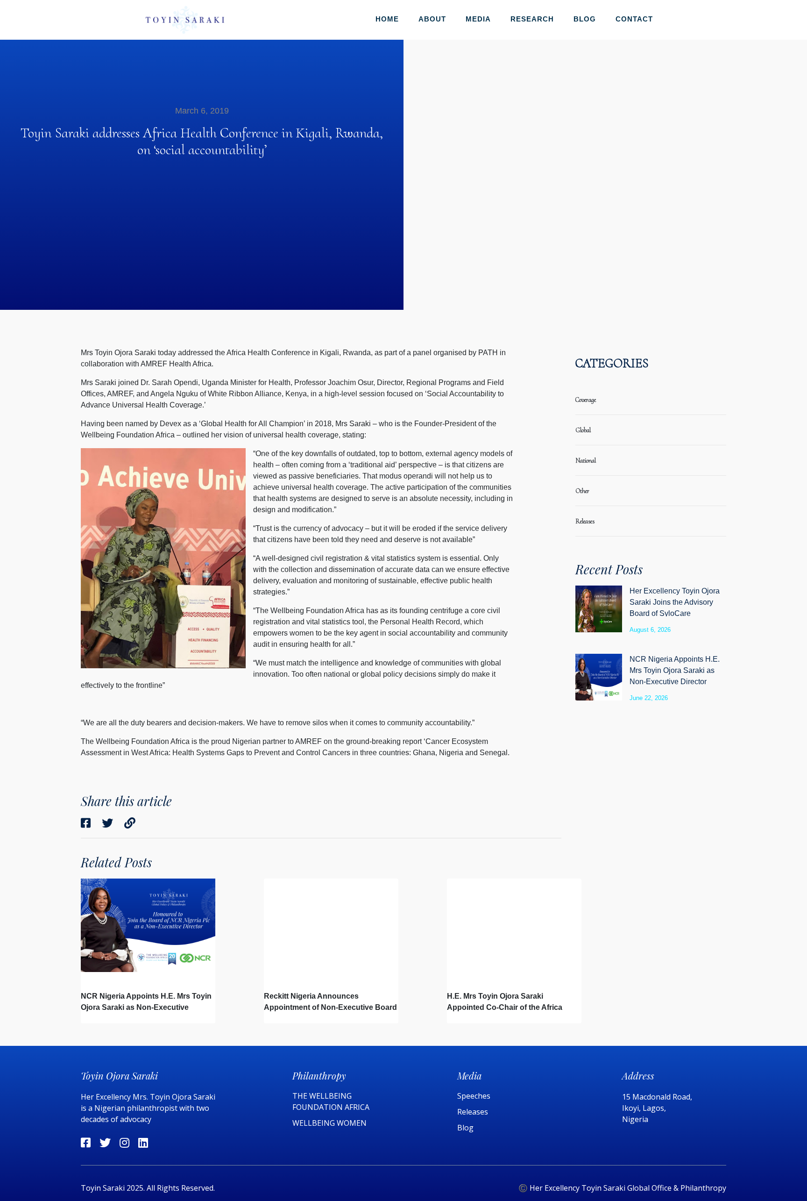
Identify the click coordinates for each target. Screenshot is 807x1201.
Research (532, 19)
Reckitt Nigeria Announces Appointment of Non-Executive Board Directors (330, 1007)
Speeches (473, 1096)
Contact (634, 19)
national (585, 461)
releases (585, 521)
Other (582, 491)
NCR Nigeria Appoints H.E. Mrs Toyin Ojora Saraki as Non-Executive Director (675, 670)
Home (387, 19)
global (583, 430)
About (432, 19)
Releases (473, 1112)
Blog (584, 19)
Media (478, 19)
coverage (585, 400)
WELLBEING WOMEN (329, 1123)
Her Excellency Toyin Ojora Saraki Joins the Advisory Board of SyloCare (675, 602)
